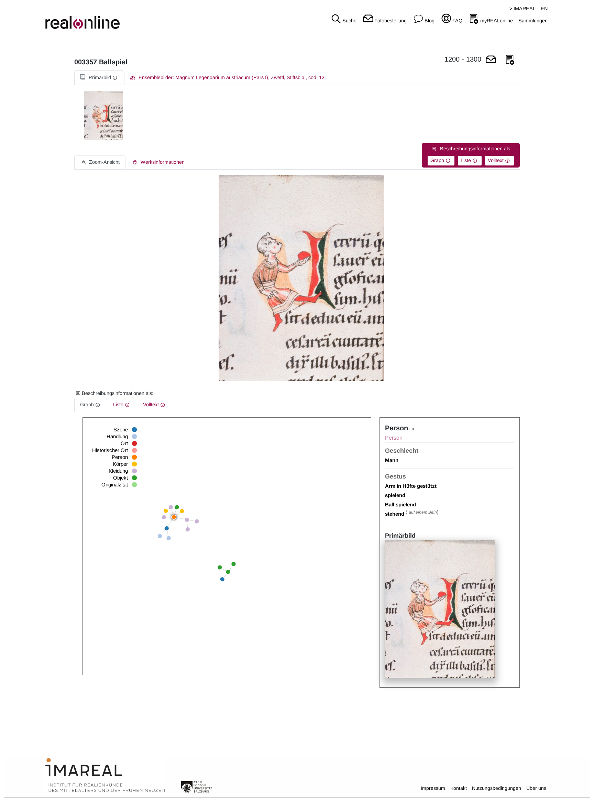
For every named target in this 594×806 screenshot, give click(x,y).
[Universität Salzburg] (196, 786)
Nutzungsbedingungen (496, 788)
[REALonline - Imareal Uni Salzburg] (99, 17)
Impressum (433, 788)
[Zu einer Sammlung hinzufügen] (510, 60)
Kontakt (458, 788)
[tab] (99, 77)
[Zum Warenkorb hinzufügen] (490, 60)
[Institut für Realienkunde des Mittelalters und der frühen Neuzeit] (105, 775)
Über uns (536, 788)
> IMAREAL (522, 8)
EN (544, 8)
